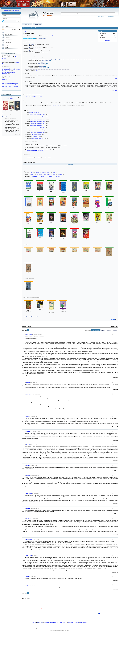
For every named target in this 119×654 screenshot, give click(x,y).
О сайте (34, 622)
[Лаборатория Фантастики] (34, 14)
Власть (28, 475)
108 (36, 70)
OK (17, 21)
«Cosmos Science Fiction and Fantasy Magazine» (10, 72)
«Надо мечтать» (36, 136)
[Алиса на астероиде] (40, 205)
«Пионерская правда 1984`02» (37, 132)
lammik (28, 444)
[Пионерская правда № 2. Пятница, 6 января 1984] (29, 271)
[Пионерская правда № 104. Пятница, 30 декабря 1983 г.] (98, 251)
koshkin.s (115, 90)
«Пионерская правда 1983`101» (37, 117)
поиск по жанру (101, 16)
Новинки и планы (9, 31)
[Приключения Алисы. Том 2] (63, 237)
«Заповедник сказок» (36, 134)
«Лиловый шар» (30, 157)
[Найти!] (116, 13)
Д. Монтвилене (32, 47)
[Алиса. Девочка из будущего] (52, 221)
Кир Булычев (26, 31)
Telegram (76, 622)
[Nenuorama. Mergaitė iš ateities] (52, 309)
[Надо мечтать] (40, 189)
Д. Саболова (32, 50)
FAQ (51, 622)
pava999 (28, 382)
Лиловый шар (55, 105)
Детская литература (43, 67)
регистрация (7, 10)
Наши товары (83, 622)
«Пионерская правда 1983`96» (37, 123)
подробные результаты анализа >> (34, 150)
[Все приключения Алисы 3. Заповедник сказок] (86, 189)
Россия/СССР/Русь (52, 61)
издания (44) (38, 24)
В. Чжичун (31, 52)
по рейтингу (108, 330)
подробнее (107, 40)
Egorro (28, 585)
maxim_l (28, 465)
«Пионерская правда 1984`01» (37, 130)
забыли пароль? (15, 10)
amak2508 (28, 518)
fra (40, 622)
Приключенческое (45, 60)
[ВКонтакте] (112, 319)
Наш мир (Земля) (42, 61)
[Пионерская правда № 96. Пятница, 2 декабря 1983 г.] (29, 251)
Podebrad (4, 116)
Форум (6, 47)
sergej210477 (29, 394)
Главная (7, 26)
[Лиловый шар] (40, 221)
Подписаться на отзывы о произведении (108, 613)
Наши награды (63, 622)
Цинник (28, 508)
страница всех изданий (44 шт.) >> (31, 316)
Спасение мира (41, 64)
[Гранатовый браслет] (5, 109)
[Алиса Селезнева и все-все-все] (40, 236)
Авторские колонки (9, 45)
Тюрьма (36, 96)
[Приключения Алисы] (63, 186)
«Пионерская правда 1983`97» (37, 125)
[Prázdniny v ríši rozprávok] (40, 308)
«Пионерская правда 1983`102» (37, 119)
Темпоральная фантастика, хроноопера (79, 59)
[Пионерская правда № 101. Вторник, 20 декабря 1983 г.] (75, 251)
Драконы (27, 96)
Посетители (8, 42)
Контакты (55, 622)
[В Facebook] (114, 319)
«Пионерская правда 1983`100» (37, 114)
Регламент (47, 622)
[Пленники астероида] (52, 189)
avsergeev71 (29, 334)
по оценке (115, 330)
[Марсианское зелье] (29, 237)
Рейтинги (7, 37)
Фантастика (41, 59)
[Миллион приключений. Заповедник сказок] (86, 237)
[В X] (115, 319)
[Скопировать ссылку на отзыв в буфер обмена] (25, 334)
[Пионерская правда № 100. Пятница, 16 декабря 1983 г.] (63, 251)
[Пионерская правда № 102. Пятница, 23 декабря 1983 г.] (86, 251)
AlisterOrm (29, 493)
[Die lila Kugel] (29, 308)
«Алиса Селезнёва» (49, 35)
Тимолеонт (29, 431)
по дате (103, 330)
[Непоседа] (29, 188)
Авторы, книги (16, 29)
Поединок (10, 98)
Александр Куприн (10, 96)
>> (15, 131)
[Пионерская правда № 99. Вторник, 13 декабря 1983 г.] (52, 251)
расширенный (111, 16)
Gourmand (29, 539)
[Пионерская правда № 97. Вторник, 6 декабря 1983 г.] (40, 251)
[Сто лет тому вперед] (109, 205)
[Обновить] (19, 98)
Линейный (41, 66)
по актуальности (96, 330)
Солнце (32, 96)
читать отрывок (29, 38)
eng (38, 622)
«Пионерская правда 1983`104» (37, 121)
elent (116, 78)
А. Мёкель (31, 44)
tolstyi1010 (29, 555)
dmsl (27, 416)
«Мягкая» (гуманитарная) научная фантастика (57, 59)
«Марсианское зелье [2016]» (37, 138)
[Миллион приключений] (86, 206)
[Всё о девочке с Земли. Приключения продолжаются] (109, 220)
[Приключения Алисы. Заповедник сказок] (75, 190)
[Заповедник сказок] (98, 189)
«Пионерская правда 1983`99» (37, 127)
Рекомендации (8, 39)
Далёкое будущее (42, 63)
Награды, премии (9, 34)
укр (42, 622)
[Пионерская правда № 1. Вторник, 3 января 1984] (109, 255)
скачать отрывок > (42, 38)
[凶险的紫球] (63, 308)
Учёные (40, 96)
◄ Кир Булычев (27, 24)
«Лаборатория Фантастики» (62, 630)
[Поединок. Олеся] (17, 109)
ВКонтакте (70, 622)
